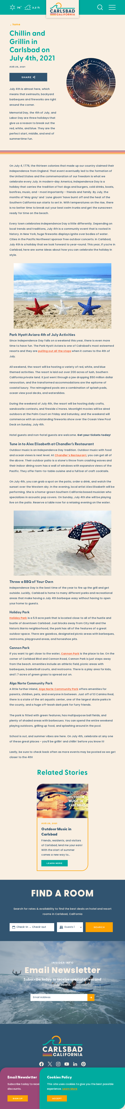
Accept (57, 1098)
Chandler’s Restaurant (70, 455)
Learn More (69, 1089)
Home (16, 25)
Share (26, 77)
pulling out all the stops (54, 351)
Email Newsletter (62, 971)
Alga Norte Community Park (58, 689)
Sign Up (18, 1098)
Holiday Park (18, 618)
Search (99, 927)
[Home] (62, 9)
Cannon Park (70, 654)
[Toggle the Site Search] (100, 7)
